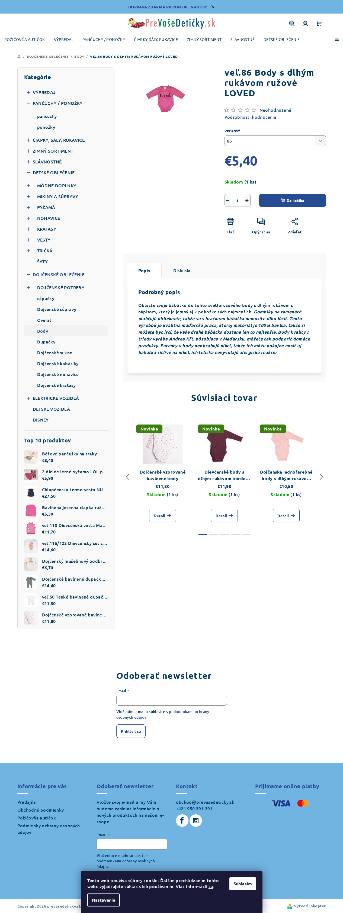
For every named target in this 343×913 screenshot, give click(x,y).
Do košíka (295, 200)
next (321, 476)
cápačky (46, 298)
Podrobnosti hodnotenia (251, 117)
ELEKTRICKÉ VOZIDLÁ (56, 398)
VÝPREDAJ (44, 92)
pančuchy (47, 116)
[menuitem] (24, 39)
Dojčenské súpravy (56, 309)
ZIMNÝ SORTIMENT (53, 151)
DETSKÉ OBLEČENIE (54, 172)
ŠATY (42, 261)
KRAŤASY (46, 229)
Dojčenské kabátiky (58, 363)
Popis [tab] (144, 270)
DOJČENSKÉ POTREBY (61, 287)
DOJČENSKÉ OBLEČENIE (59, 274)
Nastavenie (103, 900)
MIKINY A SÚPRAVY (57, 196)
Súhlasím (242, 883)
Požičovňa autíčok (36, 818)
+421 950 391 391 (194, 808)
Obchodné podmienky (40, 810)
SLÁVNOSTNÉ (47, 162)
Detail (159, 515)
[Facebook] (182, 820)
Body (42, 331)
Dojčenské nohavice (58, 374)
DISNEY (41, 420)
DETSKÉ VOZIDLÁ (51, 409)
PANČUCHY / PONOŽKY (58, 103)
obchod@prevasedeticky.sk (205, 802)
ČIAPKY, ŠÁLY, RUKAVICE (59, 140)
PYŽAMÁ (46, 207)
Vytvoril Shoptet (310, 905)
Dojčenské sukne (54, 352)
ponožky (46, 127)
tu (211, 886)
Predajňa (26, 802)
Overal (44, 320)
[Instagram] (196, 820)
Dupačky (46, 342)
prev (127, 476)
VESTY (44, 240)
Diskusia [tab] (182, 270)
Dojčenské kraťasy (56, 385)
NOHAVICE (48, 218)
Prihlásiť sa (131, 731)
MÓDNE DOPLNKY (56, 185)
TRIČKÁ (45, 250)
